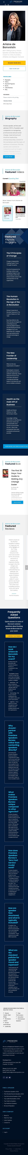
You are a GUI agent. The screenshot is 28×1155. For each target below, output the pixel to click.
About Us (6, 1115)
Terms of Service (14, 1150)
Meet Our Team (8, 1117)
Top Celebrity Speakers (10, 1101)
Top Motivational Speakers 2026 (12, 1096)
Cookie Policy (18, 1149)
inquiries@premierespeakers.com (15, 1072)
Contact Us (7, 1122)
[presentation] (26, 567)
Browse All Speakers (9, 1105)
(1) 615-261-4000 (12, 1068)
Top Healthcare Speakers (10, 1103)
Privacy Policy (9, 1149)
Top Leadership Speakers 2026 (12, 1098)
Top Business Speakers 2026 (11, 1091)
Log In (5, 1132)
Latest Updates (8, 1120)
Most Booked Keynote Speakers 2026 (14, 1094)
